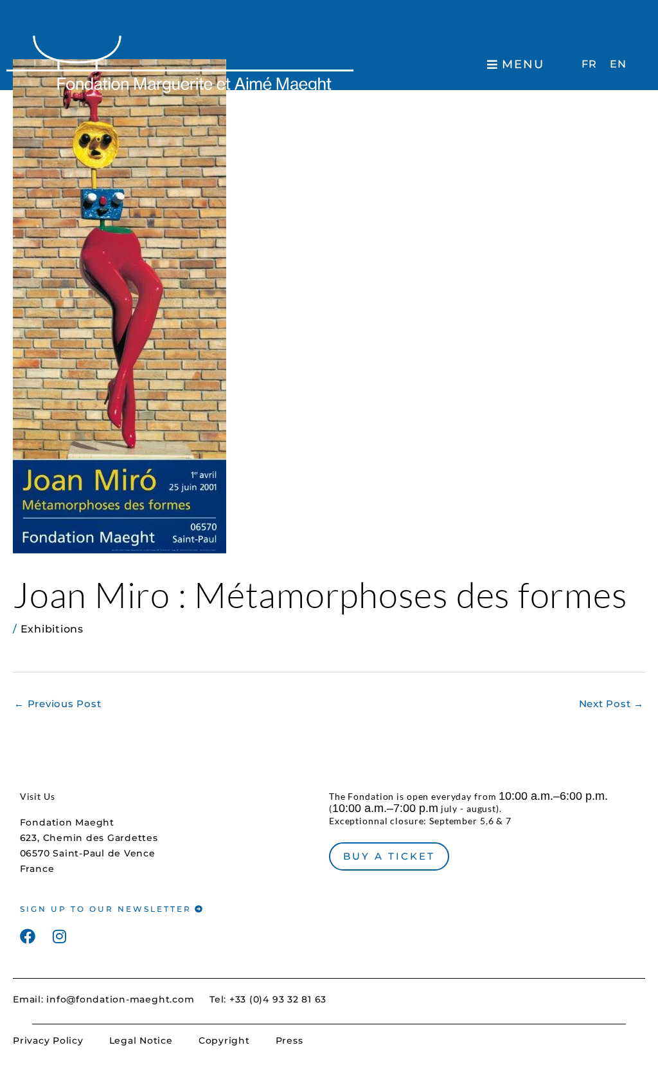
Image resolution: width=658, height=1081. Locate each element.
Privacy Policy (48, 1040)
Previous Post (57, 704)
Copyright (224, 1040)
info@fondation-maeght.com (120, 999)
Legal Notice (141, 1040)
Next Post (611, 704)
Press (289, 1040)
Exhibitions (52, 629)
